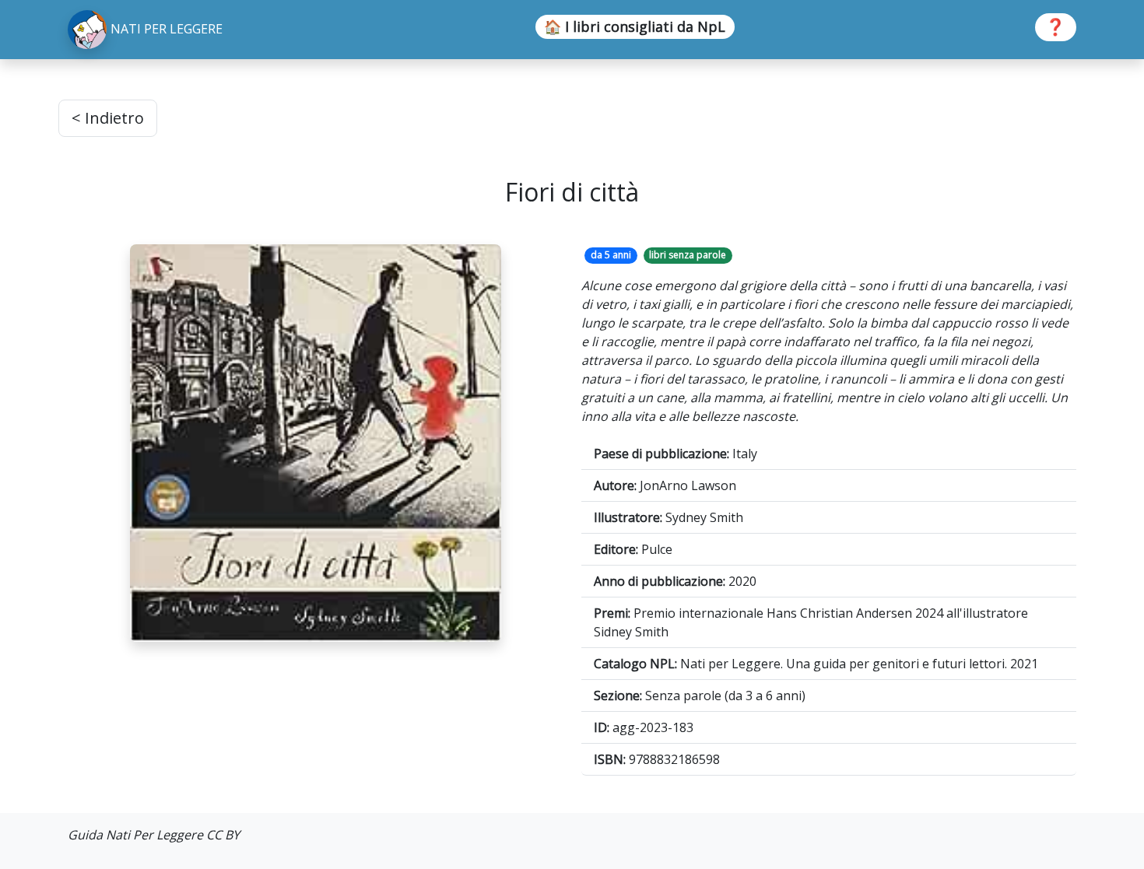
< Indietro (108, 117)
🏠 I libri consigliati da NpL (634, 26)
